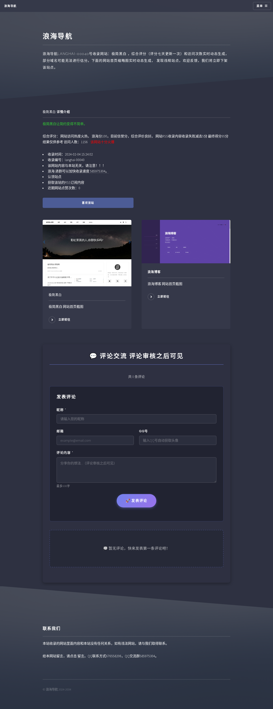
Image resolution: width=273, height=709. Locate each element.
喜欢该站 (88, 202)
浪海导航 (10, 5)
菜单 (260, 5)
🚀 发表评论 (136, 500)
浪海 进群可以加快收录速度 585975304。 (78, 171)
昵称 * (61, 410)
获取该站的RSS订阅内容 (66, 182)
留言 (80, 656)
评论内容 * (65, 453)
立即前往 (64, 319)
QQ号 (143, 431)
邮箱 (60, 431)
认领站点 (54, 176)
